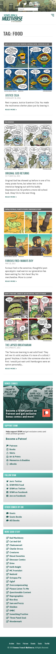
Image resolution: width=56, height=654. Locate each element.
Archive (11, 643)
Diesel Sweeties (17, 556)
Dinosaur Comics (18, 559)
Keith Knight (15, 567)
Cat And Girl (15, 541)
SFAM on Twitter (17, 488)
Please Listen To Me (19, 589)
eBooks (13, 464)
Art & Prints (15, 456)
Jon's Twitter (16, 481)
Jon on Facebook (18, 496)
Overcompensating (19, 585)
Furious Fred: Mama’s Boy (19, 261)
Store (18, 643)
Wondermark (16, 621)
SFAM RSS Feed (17, 485)
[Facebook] (19, 4)
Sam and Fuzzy (17, 603)
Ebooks (33, 643)
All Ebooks (15, 520)
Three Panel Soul (18, 618)
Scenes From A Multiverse (23, 647)
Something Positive (19, 614)
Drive (12, 563)
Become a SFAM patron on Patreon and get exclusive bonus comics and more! (21, 413)
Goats (12, 513)
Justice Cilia (12, 95)
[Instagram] (31, 4)
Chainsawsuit (16, 545)
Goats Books (16, 517)
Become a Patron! (16, 438)
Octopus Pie (15, 578)
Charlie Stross (16, 549)
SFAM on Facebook (18, 492)
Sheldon (13, 607)
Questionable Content (20, 592)
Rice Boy (14, 599)
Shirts (12, 453)
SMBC (12, 610)
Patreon (13, 446)
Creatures (14, 552)
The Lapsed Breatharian (18, 345)
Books (12, 449)
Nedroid (13, 574)
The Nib (46, 643)
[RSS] (36, 4)
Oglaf (12, 581)
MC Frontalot (16, 570)
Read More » (11, 110)
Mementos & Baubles (20, 460)
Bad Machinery (16, 538)
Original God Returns (17, 173)
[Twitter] (25, 4)
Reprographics (16, 596)
